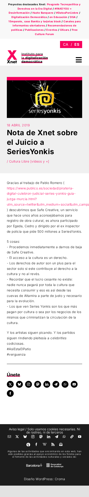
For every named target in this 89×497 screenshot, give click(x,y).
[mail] (9, 436)
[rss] (53, 444)
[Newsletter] (61, 444)
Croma (60, 479)
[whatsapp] (65, 384)
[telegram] (55, 384)
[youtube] (74, 384)
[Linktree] (72, 436)
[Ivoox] (28, 444)
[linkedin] (46, 384)
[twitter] (10, 384)
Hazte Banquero (43, 12)
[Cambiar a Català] (65, 44)
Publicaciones (34, 29)
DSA (73, 17)
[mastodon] (37, 384)
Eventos (52, 29)
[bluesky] (19, 384)
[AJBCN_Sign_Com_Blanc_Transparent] (34, 464)
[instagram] (28, 384)
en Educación (59, 17)
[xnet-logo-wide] (27, 52)
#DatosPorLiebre (67, 12)
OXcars (64, 29)
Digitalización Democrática (29, 17)
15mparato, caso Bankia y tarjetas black (34, 21)
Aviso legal (16, 429)
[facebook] (10, 393)
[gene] (55, 464)
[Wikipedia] (45, 444)
